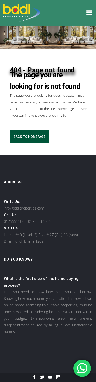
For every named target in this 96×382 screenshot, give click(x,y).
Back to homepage (29, 137)
